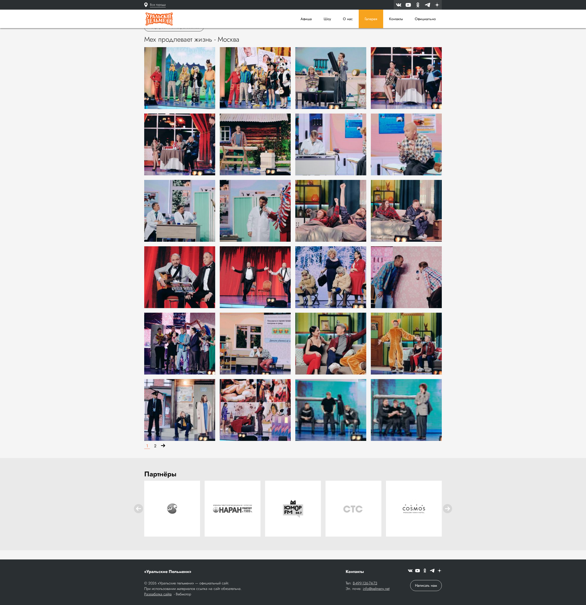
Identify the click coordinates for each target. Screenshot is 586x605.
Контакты (396, 19)
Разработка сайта (158, 594)
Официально (425, 19)
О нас (348, 19)
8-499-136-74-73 (365, 583)
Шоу (327, 19)
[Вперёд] (163, 446)
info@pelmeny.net (376, 588)
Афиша (306, 19)
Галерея (371, 19)
